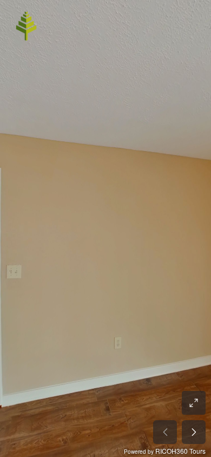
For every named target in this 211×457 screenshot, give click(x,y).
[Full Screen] (194, 403)
